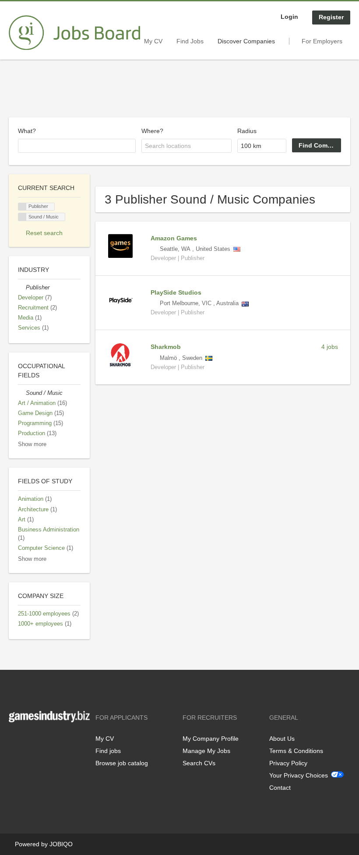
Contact (280, 787)
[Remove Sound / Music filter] (22, 393)
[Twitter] (29, 740)
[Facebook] (15, 740)
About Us (282, 738)
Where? (152, 130)
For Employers (322, 41)
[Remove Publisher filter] (22, 288)
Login (289, 16)
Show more (32, 444)
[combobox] (77, 146)
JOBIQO (61, 844)
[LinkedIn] (42, 740)
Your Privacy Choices (298, 775)
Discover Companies (246, 41)
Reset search (44, 232)
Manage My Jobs (206, 750)
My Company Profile (211, 738)
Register (331, 17)
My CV (153, 41)
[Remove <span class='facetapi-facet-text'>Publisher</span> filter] (22, 207)
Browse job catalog (121, 763)
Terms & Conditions (296, 750)
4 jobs (329, 346)
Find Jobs (190, 41)
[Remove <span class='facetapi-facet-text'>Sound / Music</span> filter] (22, 217)
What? (27, 130)
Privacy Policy (288, 763)
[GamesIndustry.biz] (74, 32)
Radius (247, 130)
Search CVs (199, 763)
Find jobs (108, 750)
